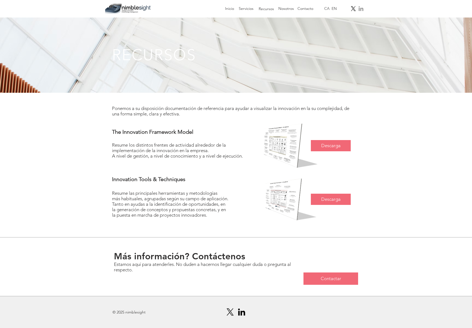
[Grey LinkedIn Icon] (361, 8)
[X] (353, 8)
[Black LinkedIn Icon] (242, 312)
